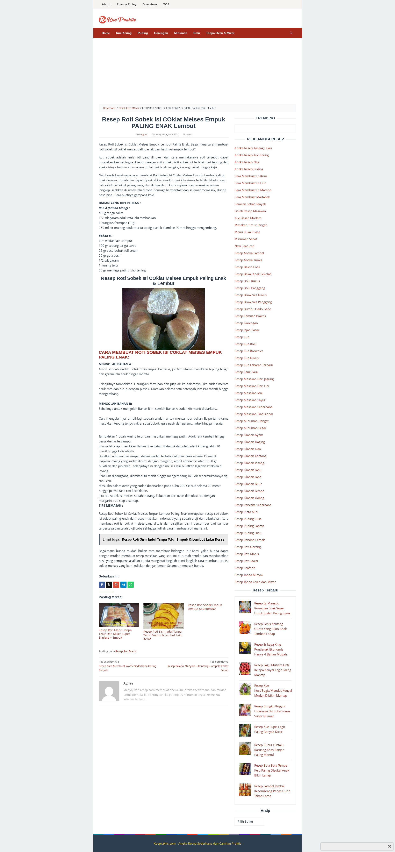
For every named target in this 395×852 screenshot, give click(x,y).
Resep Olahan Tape (248, 477)
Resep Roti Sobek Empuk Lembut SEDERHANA (205, 607)
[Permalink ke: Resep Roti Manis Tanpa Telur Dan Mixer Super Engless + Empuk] (119, 615)
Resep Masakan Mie (249, 393)
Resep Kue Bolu (246, 344)
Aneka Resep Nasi (247, 162)
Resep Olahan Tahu (248, 470)
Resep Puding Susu (248, 533)
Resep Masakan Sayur (250, 400)
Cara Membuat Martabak (252, 197)
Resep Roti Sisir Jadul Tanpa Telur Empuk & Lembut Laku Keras (162, 635)
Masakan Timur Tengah (251, 225)
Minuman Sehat (246, 239)
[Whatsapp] (131, 585)
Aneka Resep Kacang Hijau (253, 148)
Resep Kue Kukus (247, 358)
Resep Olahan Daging (250, 442)
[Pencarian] (291, 33)
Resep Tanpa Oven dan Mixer (255, 582)
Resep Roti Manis (125, 651)
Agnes (128, 683)
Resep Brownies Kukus (251, 295)
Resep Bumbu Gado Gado (253, 309)
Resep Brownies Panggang (253, 302)
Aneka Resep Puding (249, 169)
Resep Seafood (245, 568)
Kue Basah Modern (248, 218)
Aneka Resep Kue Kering (252, 155)
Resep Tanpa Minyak (249, 575)
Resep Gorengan (246, 323)
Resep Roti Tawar (246, 561)
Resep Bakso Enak (247, 267)
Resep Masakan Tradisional (254, 414)
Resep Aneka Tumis (248, 260)
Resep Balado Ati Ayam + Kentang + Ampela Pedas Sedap (197, 666)
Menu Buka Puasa (247, 232)
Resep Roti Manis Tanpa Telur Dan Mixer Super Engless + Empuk (115, 633)
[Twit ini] (109, 585)
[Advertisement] (197, 73)
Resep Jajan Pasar (247, 330)
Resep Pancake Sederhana (253, 505)
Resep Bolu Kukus (247, 281)
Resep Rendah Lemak (250, 540)
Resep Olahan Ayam (249, 435)
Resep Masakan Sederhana (253, 407)
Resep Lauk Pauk (246, 372)
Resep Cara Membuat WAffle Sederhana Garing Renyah (127, 666)
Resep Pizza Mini (246, 512)
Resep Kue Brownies (249, 351)
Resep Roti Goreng (248, 547)
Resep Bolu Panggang (250, 288)
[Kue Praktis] (117, 19)
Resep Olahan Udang (249, 498)
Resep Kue (242, 337)
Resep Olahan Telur (248, 484)
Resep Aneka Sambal (249, 253)
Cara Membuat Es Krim (251, 176)
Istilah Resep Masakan (250, 211)
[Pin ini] (116, 585)
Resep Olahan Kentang (250, 456)
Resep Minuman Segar (250, 428)
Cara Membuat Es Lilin (250, 183)
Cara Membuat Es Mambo (253, 190)
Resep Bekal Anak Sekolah (253, 274)
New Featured (244, 246)
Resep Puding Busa (248, 519)
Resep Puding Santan (249, 526)
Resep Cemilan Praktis (250, 316)
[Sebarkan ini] (102, 585)
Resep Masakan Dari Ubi (252, 386)
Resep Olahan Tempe (249, 491)
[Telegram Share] (123, 585)
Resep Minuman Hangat (251, 421)
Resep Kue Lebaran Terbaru (254, 365)
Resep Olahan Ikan (248, 449)
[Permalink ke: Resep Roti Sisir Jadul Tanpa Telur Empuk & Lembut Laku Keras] (163, 616)
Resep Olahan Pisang (249, 463)
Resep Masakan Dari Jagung (254, 379)
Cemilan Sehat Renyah (250, 204)
